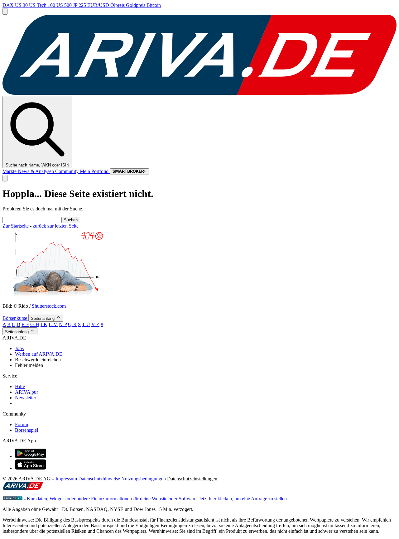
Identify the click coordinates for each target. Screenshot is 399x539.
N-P (63, 324)
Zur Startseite (15, 226)
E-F (25, 324)
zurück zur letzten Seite (56, 226)
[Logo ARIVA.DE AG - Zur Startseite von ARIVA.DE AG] (13, 498)
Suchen (71, 220)
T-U (86, 324)
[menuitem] (206, 348)
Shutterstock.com (49, 306)
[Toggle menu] (4, 11)
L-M (53, 324)
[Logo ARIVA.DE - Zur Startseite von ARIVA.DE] (22, 488)
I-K (44, 324)
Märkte (10, 171)
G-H (34, 324)
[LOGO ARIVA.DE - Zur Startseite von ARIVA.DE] (199, 93)
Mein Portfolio (95, 171)
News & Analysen (36, 171)
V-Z (95, 324)
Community (67, 171)
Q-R (72, 324)
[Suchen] (4, 178)
